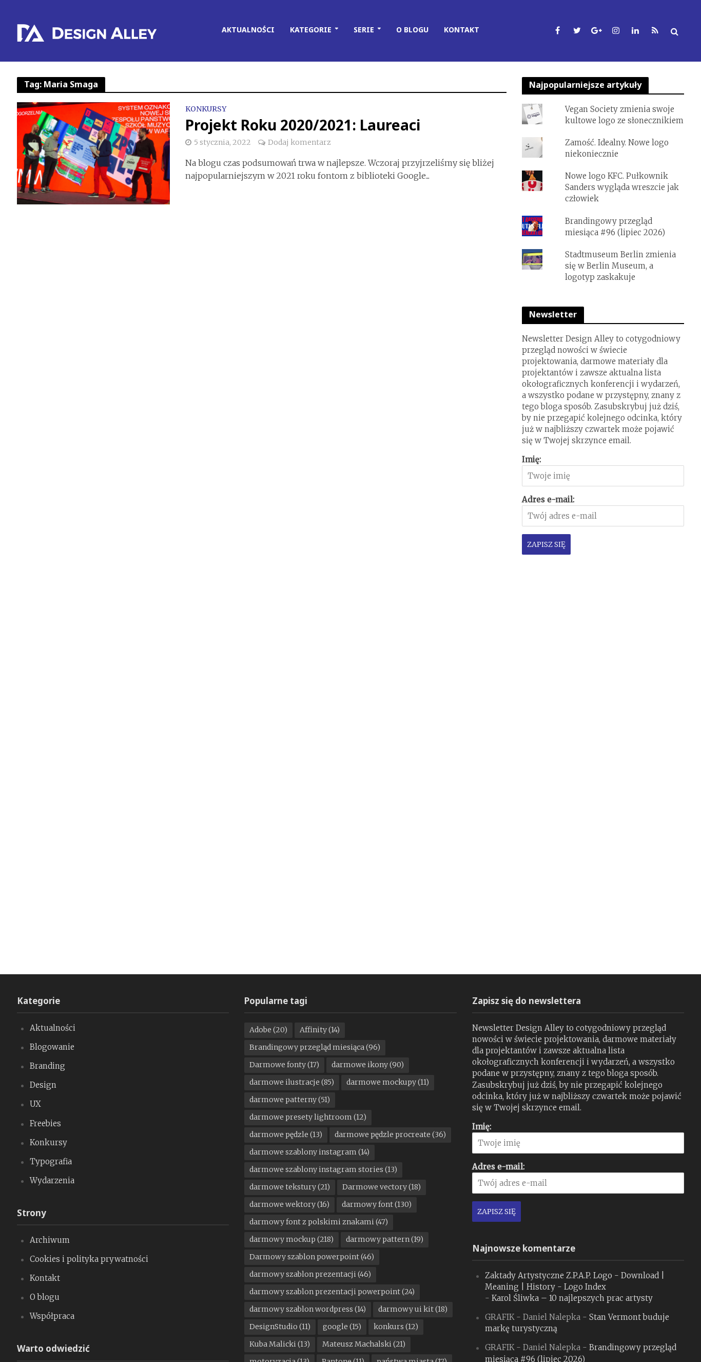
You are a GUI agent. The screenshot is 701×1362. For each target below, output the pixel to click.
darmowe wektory (289, 1204)
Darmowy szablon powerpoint (311, 1256)
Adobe (268, 1029)
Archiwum (50, 1240)
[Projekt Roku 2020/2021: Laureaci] (93, 152)
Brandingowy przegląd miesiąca (314, 1047)
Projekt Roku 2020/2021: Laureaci (302, 125)
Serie (364, 29)
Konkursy (205, 109)
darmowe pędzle (285, 1134)
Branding (47, 1066)
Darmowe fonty (284, 1064)
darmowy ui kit (412, 1309)
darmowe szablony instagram (309, 1152)
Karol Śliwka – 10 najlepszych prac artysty (572, 1298)
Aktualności (248, 29)
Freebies (45, 1123)
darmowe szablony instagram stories (323, 1169)
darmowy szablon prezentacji (310, 1274)
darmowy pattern (384, 1239)
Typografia (51, 1161)
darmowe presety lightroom (307, 1117)
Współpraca (52, 1316)
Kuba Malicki (279, 1344)
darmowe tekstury (289, 1186)
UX (35, 1104)
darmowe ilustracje (291, 1082)
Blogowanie (52, 1047)
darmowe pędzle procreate (390, 1134)
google (342, 1326)
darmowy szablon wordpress (307, 1309)
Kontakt (461, 29)
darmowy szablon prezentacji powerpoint (332, 1291)
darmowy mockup (291, 1239)
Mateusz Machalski (363, 1344)
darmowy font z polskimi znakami (318, 1221)
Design (43, 1085)
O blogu (412, 29)
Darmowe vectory (381, 1186)
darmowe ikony (368, 1064)
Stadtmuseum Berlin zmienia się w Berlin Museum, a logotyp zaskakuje (620, 266)
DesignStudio (279, 1326)
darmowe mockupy (387, 1082)
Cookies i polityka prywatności (89, 1259)
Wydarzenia (52, 1180)
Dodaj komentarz (299, 142)
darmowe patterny (289, 1099)
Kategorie (311, 29)
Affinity (320, 1029)
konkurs (396, 1326)
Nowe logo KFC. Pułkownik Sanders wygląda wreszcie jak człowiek (622, 187)
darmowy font (377, 1204)
